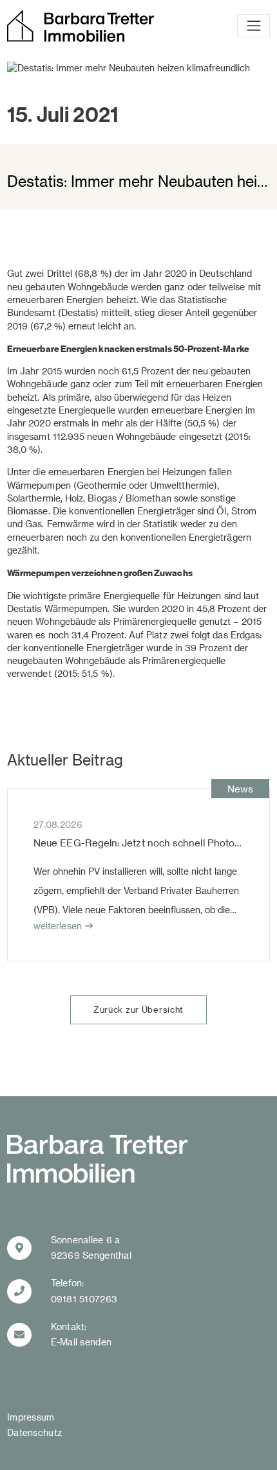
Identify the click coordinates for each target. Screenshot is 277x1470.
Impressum (31, 1417)
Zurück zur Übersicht (138, 1009)
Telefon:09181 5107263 (84, 1290)
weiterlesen (57, 925)
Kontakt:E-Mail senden (81, 1334)
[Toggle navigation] (253, 25)
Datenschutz (34, 1432)
